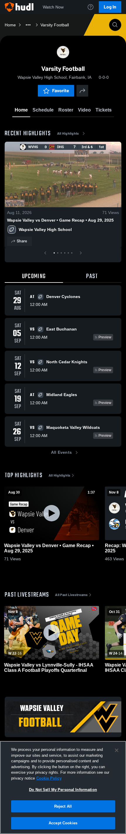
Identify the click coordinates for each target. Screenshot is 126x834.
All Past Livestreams (71, 595)
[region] (63, 787)
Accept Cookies (63, 823)
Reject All (63, 806)
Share (22, 241)
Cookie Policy (49, 778)
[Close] (116, 750)
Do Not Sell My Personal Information (63, 789)
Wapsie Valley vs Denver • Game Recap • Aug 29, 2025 (60, 220)
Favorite (60, 91)
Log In (110, 7)
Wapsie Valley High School (45, 229)
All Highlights (68, 133)
